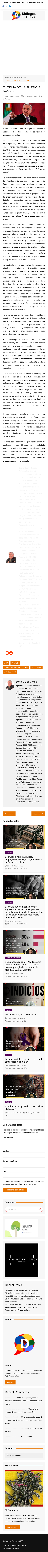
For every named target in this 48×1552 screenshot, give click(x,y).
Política (7, 99)
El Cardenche (12, 1527)
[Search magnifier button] (40, 1209)
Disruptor (9, 852)
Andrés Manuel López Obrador (17, 667)
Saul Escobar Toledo (14, 1113)
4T (7, 663)
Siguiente (37, 814)
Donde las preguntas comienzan (21, 1014)
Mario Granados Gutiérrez (16, 1018)
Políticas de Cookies (17, 3)
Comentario (8, 1138)
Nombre (6, 1151)
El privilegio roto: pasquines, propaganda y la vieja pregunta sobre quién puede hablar (23, 859)
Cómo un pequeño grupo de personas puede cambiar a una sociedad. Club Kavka (23, 1401)
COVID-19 (37, 667)
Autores (10, 1382)
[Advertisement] (24, 47)
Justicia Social (11, 672)
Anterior (10, 814)
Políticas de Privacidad (34, 3)
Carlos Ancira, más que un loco (17, 1310)
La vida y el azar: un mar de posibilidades (21, 1290)
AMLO (16, 663)
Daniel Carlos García (12, 96)
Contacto (6, 3)
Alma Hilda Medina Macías (16, 1065)
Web (4, 1171)
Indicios (8, 1010)
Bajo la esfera (26, 1437)
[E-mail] (7, 654)
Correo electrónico (10, 1161)
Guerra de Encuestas (13, 958)
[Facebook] (11, 654)
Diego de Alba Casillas (15, 866)
